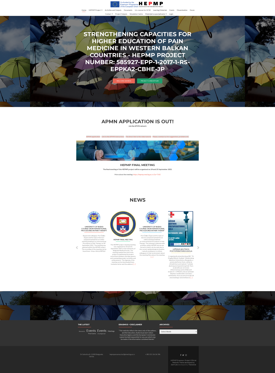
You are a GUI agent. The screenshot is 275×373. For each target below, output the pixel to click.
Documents (128, 10)
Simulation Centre (136, 14)
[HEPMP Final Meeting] (123, 224)
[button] (77, 247)
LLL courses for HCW (143, 10)
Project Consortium (150, 81)
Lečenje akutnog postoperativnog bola (181, 250)
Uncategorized (101, 333)
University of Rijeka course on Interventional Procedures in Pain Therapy (94, 229)
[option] (137, 246)
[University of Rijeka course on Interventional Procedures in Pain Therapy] (94, 217)
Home (84, 10)
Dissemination (182, 10)
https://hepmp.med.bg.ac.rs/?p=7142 (147, 174)
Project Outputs (121, 14)
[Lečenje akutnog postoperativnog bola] (181, 229)
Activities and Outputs (113, 10)
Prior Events (92, 333)
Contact (108, 14)
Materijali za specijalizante (155, 14)
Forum (192, 10)
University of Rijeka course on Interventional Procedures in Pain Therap (152, 229)
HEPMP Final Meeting (123, 240)
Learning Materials (160, 10)
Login (171, 14)
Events (171, 10)
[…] (134, 264)
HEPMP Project (95, 10)
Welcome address (124, 81)
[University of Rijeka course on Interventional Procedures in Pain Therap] (152, 217)
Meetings (111, 331)
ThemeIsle (192, 365)
